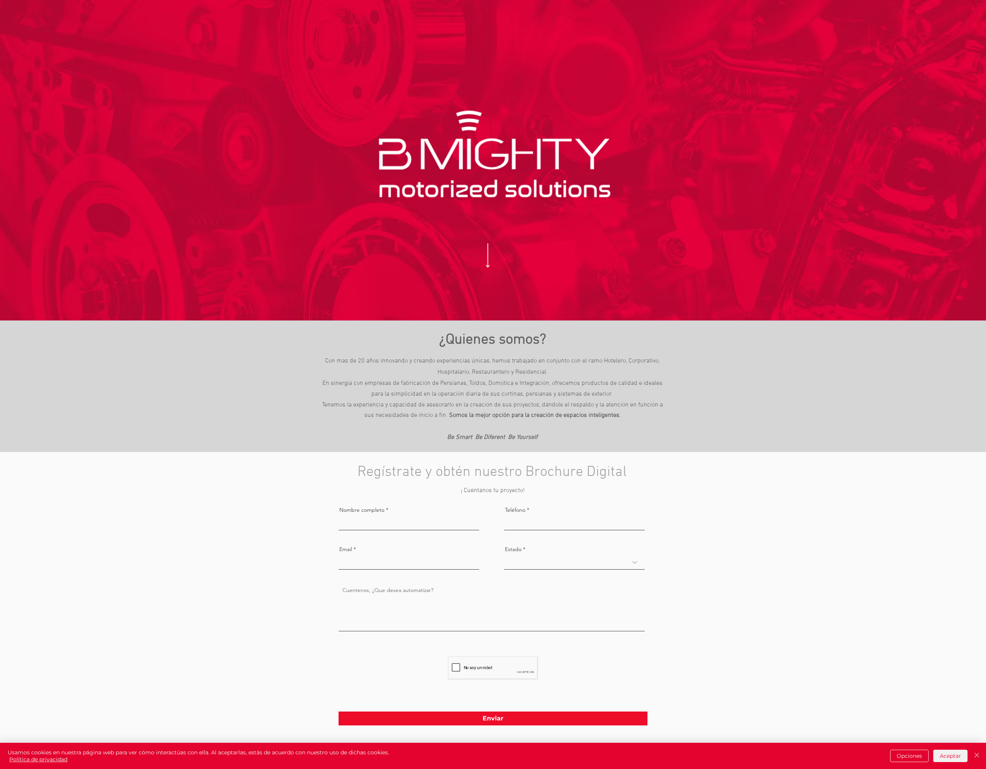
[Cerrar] (976, 756)
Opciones (909, 755)
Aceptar (950, 755)
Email (345, 549)
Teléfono (516, 510)
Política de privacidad (38, 759)
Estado (513, 549)
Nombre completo (361, 510)
